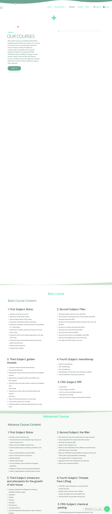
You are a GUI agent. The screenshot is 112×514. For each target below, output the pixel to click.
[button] (65, 7)
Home (49, 7)
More (87, 7)
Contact (80, 7)
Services (72, 7)
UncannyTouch (59, 7)
